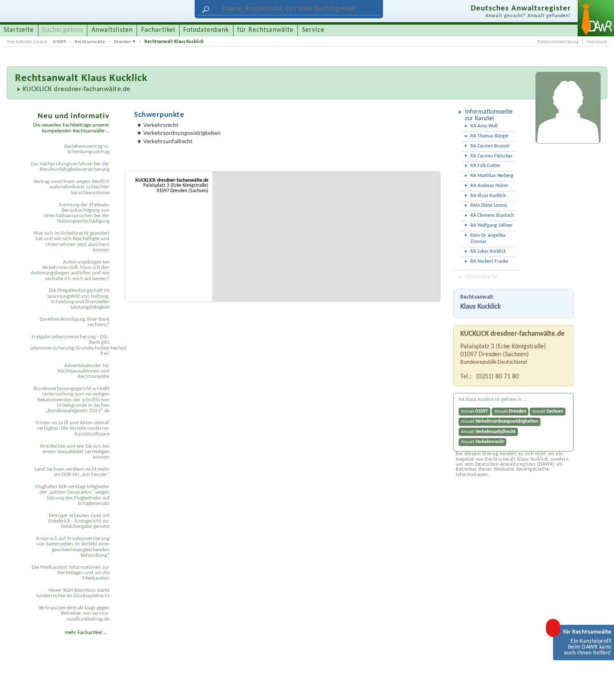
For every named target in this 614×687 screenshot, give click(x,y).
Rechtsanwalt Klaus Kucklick (174, 41)
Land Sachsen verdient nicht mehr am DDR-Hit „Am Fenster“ (72, 471)
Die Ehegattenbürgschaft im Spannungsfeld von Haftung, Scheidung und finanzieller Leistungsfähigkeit (78, 299)
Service (313, 30)
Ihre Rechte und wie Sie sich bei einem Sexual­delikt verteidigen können (74, 452)
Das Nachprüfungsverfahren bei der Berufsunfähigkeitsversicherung (69, 166)
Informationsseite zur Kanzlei (489, 115)
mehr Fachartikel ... (86, 632)
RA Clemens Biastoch (492, 215)
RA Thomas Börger (489, 136)
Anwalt (474, 411)
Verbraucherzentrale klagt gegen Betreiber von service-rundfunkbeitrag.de (73, 613)
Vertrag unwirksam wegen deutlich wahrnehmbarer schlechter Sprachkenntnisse (71, 187)
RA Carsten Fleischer (491, 156)
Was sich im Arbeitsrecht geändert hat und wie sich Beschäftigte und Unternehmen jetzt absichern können (71, 242)
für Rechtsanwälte (265, 30)
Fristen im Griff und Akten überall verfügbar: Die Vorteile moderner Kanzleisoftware (72, 428)
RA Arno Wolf (484, 126)
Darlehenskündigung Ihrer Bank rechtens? (74, 322)
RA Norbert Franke (489, 261)
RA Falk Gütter (485, 165)
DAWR (59, 41)
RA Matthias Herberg (491, 175)
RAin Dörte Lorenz (488, 205)
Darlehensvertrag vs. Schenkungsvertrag (86, 149)
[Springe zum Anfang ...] (599, 672)
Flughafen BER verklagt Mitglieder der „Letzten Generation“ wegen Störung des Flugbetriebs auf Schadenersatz (72, 495)
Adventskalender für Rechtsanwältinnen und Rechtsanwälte (83, 371)
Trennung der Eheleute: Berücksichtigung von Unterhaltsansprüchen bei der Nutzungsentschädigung (76, 213)
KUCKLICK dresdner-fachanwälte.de (76, 89)
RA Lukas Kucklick (488, 251)
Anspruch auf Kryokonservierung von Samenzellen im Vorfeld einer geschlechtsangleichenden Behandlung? (72, 547)
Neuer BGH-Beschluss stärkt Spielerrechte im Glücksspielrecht (72, 593)
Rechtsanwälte (90, 41)
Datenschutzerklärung (557, 41)
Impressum (596, 41)
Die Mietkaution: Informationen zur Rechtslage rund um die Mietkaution (70, 573)
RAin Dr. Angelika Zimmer (487, 238)
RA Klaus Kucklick (487, 195)
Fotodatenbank (206, 30)
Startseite (19, 30)
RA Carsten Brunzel (490, 146)
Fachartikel (158, 30)
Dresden (122, 41)
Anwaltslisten (112, 30)
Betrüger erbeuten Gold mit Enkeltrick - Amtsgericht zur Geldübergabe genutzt (78, 521)
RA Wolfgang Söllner (491, 225)
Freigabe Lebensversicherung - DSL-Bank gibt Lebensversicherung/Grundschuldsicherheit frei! (71, 345)
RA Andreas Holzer (489, 185)
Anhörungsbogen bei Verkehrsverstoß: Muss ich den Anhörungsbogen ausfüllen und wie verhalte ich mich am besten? (70, 270)
